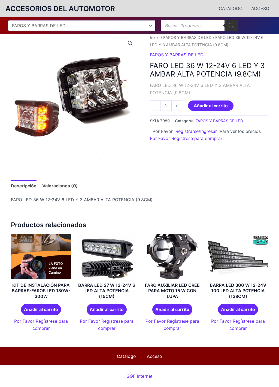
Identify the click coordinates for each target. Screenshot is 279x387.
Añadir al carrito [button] (41, 309)
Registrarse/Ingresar (196, 131)
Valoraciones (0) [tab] (60, 185)
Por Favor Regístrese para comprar (186, 138)
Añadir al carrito (211, 105)
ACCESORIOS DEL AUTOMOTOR (60, 8)
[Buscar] (231, 25)
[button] (130, 43)
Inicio (155, 37)
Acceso (260, 8)
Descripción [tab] (24, 185)
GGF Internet (139, 376)
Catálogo (230, 8)
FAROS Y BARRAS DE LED (187, 37)
